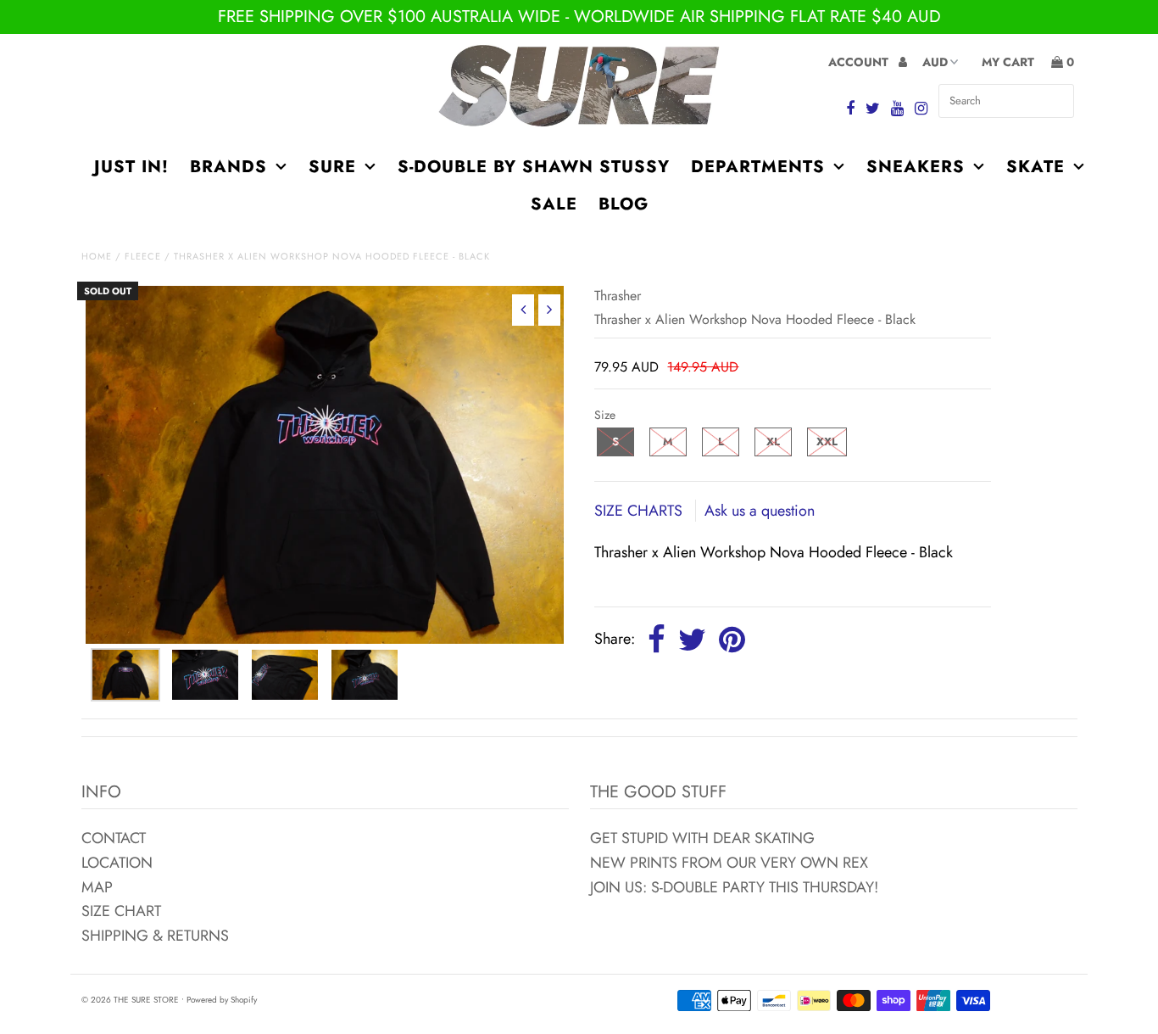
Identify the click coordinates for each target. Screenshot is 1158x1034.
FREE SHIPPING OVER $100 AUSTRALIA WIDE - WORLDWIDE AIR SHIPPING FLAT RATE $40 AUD (579, 16)
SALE (554, 204)
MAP (97, 887)
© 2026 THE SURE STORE (130, 999)
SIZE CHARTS (640, 511)
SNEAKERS (915, 166)
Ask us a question (759, 511)
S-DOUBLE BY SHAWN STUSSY (534, 166)
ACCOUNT (860, 61)
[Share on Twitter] (692, 640)
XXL (827, 441)
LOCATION (117, 863)
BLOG (623, 204)
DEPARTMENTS (758, 166)
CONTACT (113, 838)
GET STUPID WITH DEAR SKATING (702, 838)
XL (773, 441)
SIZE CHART (121, 911)
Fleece (143, 256)
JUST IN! (131, 166)
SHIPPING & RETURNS (155, 936)
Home (96, 256)
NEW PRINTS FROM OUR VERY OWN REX (729, 863)
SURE (332, 166)
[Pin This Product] (732, 640)
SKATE (1035, 166)
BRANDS (228, 166)
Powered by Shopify (222, 999)
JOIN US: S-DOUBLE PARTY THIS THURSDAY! (734, 887)
